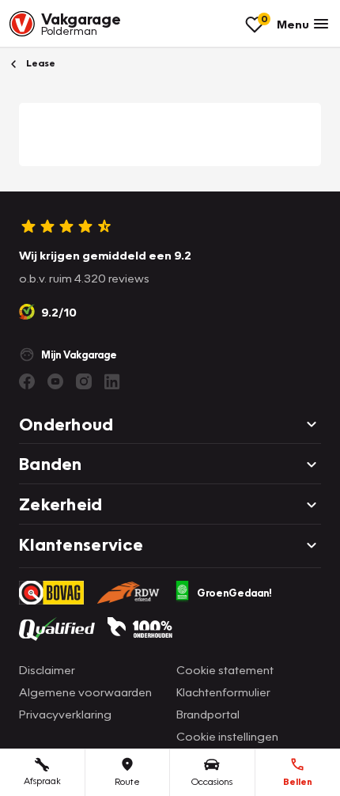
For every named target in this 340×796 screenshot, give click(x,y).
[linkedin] (112, 381)
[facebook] (27, 381)
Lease (39, 63)
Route (127, 781)
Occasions (211, 781)
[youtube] (55, 381)
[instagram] (84, 381)
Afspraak (42, 781)
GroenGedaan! (234, 592)
